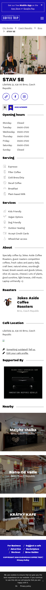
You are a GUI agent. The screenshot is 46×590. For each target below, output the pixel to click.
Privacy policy (25, 586)
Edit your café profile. (17, 353)
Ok (16, 586)
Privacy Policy (23, 560)
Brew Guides (31, 552)
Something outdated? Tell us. (21, 350)
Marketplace (32, 549)
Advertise (16, 549)
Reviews (15, 552)
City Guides (8, 28)
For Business (14, 546)
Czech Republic (25, 28)
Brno (40, 28)
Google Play (29, 9)
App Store (15, 9)
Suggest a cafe (33, 546)
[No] (43, 581)
